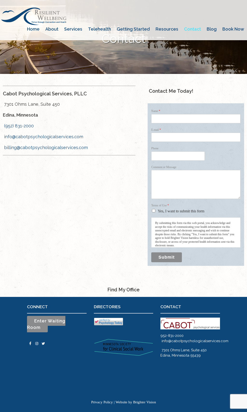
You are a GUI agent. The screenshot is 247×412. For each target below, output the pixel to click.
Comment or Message (163, 167)
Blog (212, 29)
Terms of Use (160, 205)
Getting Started (133, 29)
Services (73, 29)
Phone (154, 148)
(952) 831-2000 (19, 125)
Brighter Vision (144, 402)
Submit (166, 257)
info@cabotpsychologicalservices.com (43, 136)
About (51, 29)
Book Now (233, 29)
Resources (167, 29)
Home (33, 29)
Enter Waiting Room (46, 324)
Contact (192, 29)
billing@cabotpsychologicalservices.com (46, 147)
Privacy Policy (102, 402)
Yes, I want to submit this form (181, 211)
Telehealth (99, 29)
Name (155, 111)
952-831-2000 (172, 336)
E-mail (156, 129)
